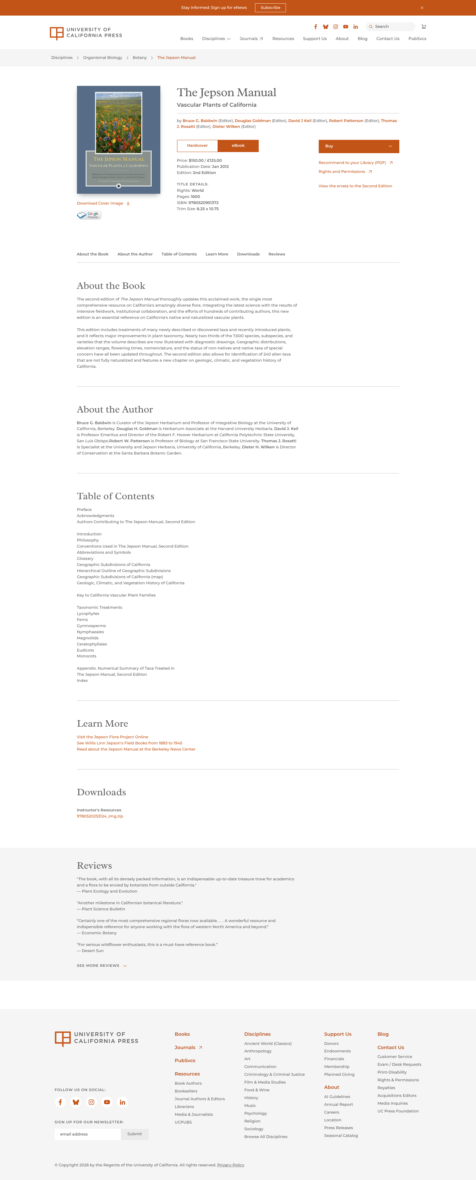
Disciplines (62, 57)
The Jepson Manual (176, 57)
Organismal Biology (102, 57)
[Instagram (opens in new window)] (335, 26)
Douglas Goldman (253, 120)
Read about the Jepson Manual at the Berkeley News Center (136, 749)
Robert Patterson (346, 120)
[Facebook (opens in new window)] (315, 26)
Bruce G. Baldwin (200, 120)
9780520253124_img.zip (100, 816)
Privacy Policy (230, 1164)
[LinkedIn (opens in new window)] (355, 26)
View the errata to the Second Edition (355, 185)
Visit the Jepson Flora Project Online (112, 736)
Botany (140, 57)
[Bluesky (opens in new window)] (325, 26)
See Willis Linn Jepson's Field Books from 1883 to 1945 (130, 743)
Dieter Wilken (226, 126)
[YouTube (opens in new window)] (345, 26)
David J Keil (299, 120)
